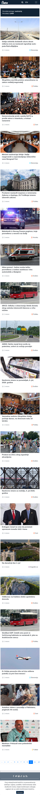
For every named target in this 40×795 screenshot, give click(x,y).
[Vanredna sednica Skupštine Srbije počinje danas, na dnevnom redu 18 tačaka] (20, 403)
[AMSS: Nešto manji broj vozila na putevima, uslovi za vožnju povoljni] (20, 331)
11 (35, 762)
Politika (35, 86)
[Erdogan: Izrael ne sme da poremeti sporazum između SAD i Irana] (20, 514)
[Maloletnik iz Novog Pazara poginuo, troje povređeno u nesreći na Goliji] (20, 218)
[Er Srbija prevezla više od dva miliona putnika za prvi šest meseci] (20, 658)
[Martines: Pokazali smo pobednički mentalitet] (20, 731)
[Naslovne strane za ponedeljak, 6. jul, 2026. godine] (20, 367)
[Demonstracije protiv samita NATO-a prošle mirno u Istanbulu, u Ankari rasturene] (20, 103)
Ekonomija (34, 50)
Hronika (35, 237)
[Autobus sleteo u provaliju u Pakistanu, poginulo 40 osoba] (20, 695)
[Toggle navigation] (36, 2)
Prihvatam (20, 792)
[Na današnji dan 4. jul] (20, 550)
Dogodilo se (34, 567)
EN (26, 2)
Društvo (35, 276)
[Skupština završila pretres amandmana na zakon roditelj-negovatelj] (20, 67)
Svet (36, 124)
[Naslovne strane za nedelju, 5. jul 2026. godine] (20, 478)
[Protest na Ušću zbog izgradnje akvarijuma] (20, 442)
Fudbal (35, 749)
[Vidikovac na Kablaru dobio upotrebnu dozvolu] (20, 584)
